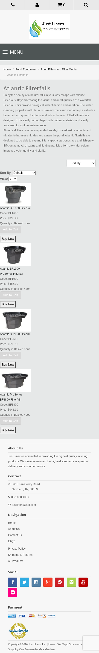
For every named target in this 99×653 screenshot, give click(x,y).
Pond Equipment (25, 69)
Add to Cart (10, 229)
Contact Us (15, 535)
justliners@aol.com (24, 504)
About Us (14, 529)
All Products (15, 561)
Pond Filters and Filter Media (59, 69)
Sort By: (6, 172)
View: (4, 179)
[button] (37, 4)
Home (7, 69)
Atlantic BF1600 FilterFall (15, 208)
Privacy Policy (17, 548)
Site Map (62, 644)
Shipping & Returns (20, 554)
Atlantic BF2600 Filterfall (15, 334)
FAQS (11, 541)
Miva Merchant (47, 649)
